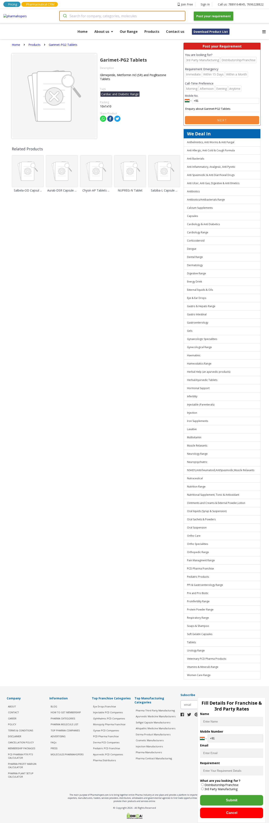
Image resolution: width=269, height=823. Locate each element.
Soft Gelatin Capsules (199, 634)
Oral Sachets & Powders (201, 519)
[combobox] (122, 16)
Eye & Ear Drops (196, 298)
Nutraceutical (195, 478)
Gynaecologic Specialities (202, 339)
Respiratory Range (198, 618)
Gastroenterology (197, 322)
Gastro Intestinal (197, 314)
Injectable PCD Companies (108, 712)
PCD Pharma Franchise (200, 568)
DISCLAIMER (14, 736)
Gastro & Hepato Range (201, 306)
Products (151, 31)
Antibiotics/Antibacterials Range (206, 199)
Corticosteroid (195, 240)
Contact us (175, 31)
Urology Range (196, 650)
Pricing (12, 4)
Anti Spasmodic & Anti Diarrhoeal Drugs (211, 175)
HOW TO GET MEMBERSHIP (66, 712)
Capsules (192, 216)
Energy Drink (194, 281)
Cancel (231, 813)
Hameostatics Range (199, 363)
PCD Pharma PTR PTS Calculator (20, 756)
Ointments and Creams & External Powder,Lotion (216, 503)
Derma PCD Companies (106, 742)
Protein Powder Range (200, 609)
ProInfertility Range (198, 601)
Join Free (187, 4)
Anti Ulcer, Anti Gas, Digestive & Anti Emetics (213, 183)
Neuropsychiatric (197, 462)
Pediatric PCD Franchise (106, 748)
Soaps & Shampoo (198, 626)
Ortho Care (193, 536)
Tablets (191, 642)
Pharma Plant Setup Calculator (20, 775)
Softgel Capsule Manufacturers (153, 722)
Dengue (191, 249)
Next (222, 120)
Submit (231, 800)
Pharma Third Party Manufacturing (155, 710)
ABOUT (12, 706)
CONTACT (13, 712)
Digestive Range (196, 273)
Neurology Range (197, 454)
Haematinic (193, 355)
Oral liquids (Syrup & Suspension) (207, 511)
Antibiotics (193, 191)
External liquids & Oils (200, 290)
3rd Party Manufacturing (220, 789)
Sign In (205, 4)
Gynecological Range (199, 347)
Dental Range (195, 257)
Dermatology (195, 265)
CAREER (12, 718)
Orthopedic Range (198, 552)
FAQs (53, 742)
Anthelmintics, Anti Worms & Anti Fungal (210, 142)
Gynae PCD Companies (106, 730)
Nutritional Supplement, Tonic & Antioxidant (213, 495)
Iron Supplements (197, 421)
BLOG (54, 706)
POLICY (12, 724)
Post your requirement (213, 16)
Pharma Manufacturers (149, 752)
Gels (189, 331)
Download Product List (211, 32)
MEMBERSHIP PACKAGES (21, 748)
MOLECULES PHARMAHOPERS (67, 754)
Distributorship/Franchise (221, 785)
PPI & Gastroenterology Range (205, 585)
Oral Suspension (197, 527)
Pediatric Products (198, 577)
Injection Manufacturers (149, 746)
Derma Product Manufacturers (153, 734)
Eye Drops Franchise (104, 706)
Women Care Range (199, 675)
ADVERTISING (58, 736)
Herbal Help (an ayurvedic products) (208, 372)
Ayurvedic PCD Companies (108, 754)
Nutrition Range (196, 486)
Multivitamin (194, 437)
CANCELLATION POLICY (21, 742)
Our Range (129, 31)
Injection (192, 413)
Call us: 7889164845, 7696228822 (241, 4)
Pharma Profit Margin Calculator (22, 765)
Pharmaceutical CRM (40, 4)
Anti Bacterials (195, 158)
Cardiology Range (197, 232)
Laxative (192, 429)
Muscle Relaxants (197, 445)
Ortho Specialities (197, 544)
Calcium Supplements (200, 208)
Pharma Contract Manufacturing (154, 758)
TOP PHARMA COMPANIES (65, 730)
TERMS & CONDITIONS (20, 730)
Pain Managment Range (201, 560)
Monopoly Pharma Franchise (109, 724)
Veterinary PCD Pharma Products (206, 659)
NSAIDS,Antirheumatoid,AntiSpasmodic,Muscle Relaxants (220, 470)
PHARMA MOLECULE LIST (64, 724)
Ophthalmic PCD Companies (109, 718)
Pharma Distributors (104, 760)
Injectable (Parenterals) (200, 404)
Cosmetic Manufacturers (150, 740)
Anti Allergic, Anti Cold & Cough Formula (211, 150)
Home (83, 31)
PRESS (54, 748)
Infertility (192, 396)
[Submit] (65, 16)
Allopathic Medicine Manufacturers (155, 728)
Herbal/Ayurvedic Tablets (202, 380)
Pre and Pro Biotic (197, 593)
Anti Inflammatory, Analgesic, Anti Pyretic (211, 167)
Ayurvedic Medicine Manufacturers (155, 716)
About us (101, 31)
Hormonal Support (198, 388)
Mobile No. (191, 96)
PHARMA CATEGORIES (63, 718)
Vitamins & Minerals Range (202, 667)
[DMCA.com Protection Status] (134, 816)
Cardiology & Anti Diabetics (203, 224)
